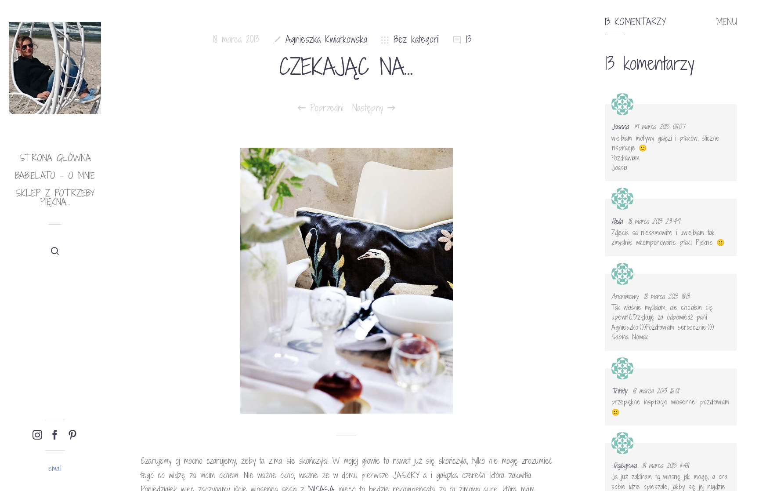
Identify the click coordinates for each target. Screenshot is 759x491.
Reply (724, 112)
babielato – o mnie (55, 175)
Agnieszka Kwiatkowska (326, 39)
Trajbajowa (623, 465)
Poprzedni (324, 108)
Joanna (620, 126)
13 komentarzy (635, 22)
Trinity (619, 391)
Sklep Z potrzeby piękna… (54, 197)
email (54, 468)
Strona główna (55, 158)
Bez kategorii (417, 39)
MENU (726, 22)
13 (468, 39)
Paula (616, 221)
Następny (369, 108)
